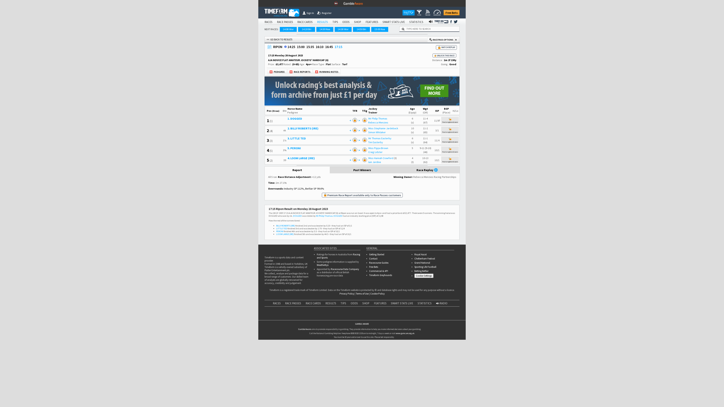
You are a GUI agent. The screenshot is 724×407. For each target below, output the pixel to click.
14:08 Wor (288, 29)
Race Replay (425, 203)
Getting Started (376, 287)
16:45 (329, 63)
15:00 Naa (379, 29)
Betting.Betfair (421, 303)
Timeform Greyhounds (380, 308)
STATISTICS (416, 22)
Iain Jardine (382, 178)
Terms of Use (362, 326)
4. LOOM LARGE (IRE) (310, 174)
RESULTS (322, 22)
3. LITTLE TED (305, 154)
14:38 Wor (343, 29)
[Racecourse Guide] (285, 63)
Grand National (422, 295)
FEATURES (372, 22)
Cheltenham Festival (424, 291)
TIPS (335, 22)
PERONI (279, 264)
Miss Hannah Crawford (388, 174)
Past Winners (362, 203)
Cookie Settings (424, 308)
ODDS (346, 22)
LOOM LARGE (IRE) (285, 266)
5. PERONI (303, 164)
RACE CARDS (305, 22)
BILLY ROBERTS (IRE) (285, 258)
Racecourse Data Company (345, 302)
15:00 (300, 63)
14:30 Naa (325, 29)
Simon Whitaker (384, 148)
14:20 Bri (306, 29)
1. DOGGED (303, 135)
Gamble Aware (304, 385)
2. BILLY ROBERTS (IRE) (311, 145)
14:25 (291, 63)
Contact (373, 291)
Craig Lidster (383, 168)
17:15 (338, 63)
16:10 (319, 63)
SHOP (357, 22)
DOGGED (297, 248)
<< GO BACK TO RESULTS (279, 55)
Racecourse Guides (378, 295)
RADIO (443, 336)
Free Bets (452, 13)
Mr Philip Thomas (385, 134)
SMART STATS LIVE (394, 22)
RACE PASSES (285, 22)
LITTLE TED (281, 261)
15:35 (310, 63)
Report (297, 203)
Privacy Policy (347, 326)
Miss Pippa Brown (386, 164)
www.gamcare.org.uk (405, 389)
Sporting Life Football (425, 299)
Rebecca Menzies (386, 138)
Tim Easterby (383, 158)
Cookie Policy (377, 326)
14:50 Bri (361, 29)
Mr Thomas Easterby (387, 154)
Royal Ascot (420, 287)
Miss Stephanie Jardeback (391, 144)
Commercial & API (378, 303)
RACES (268, 22)
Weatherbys (322, 297)
